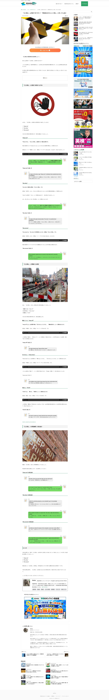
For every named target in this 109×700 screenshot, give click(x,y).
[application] (45, 154)
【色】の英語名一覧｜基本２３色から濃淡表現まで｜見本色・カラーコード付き (85, 28)
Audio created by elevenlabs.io (29, 422)
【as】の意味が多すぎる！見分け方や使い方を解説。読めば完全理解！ (85, 33)
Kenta (67, 15)
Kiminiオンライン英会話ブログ (55, 698)
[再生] (23, 154)
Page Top (54, 693)
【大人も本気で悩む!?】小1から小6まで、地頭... (85, 153)
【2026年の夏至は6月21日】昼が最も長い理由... (85, 174)
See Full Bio (44, 587)
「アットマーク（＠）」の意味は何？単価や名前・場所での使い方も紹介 (85, 38)
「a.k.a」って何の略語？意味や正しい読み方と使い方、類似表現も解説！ (85, 17)
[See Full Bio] (48, 587)
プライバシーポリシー (65, 696)
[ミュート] (63, 154)
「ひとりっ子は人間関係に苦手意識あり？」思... (85, 158)
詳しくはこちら (44, 50)
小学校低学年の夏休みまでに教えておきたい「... (85, 168)
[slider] (65, 154)
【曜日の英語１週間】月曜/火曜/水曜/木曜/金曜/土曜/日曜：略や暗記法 (85, 23)
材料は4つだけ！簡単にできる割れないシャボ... (85, 163)
